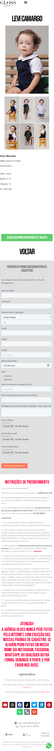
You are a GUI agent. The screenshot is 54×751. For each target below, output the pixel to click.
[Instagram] (12, 705)
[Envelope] (34, 712)
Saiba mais (45, 692)
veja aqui (38, 551)
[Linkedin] (42, 705)
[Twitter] (34, 705)
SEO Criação (32, 744)
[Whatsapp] (20, 712)
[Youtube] (5, 705)
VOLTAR (27, 252)
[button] (25, 2)
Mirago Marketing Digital (22, 742)
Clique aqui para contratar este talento (27, 238)
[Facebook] (20, 705)
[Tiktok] (27, 705)
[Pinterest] (49, 705)
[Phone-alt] (27, 712)
